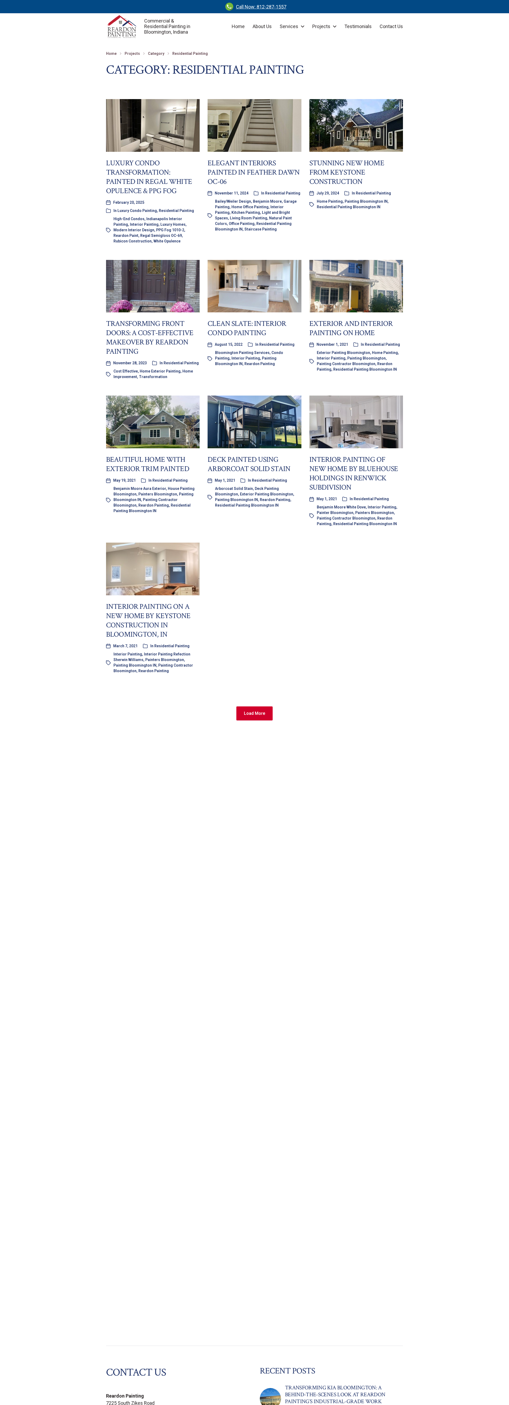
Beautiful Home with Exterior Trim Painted (147, 464)
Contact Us (391, 26)
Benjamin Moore (267, 201)
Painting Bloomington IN (366, 201)
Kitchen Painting (245, 212)
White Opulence (167, 241)
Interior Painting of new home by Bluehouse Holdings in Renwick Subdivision (353, 473)
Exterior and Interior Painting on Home (351, 328)
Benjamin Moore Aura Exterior (139, 488)
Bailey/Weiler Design (233, 201)
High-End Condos (128, 219)
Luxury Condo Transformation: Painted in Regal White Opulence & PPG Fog (149, 177)
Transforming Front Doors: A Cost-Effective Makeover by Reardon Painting (149, 337)
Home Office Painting (250, 207)
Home (238, 26)
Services (289, 26)
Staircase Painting (260, 229)
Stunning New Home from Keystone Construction (346, 172)
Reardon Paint (125, 235)
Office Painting (241, 223)
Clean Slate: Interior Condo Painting (247, 328)
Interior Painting (144, 224)
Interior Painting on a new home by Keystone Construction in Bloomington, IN (148, 620)
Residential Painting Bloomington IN (348, 207)
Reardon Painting (259, 364)
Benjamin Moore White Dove (341, 507)
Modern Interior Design (133, 230)
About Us (262, 26)
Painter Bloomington (335, 513)
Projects (321, 26)
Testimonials (358, 26)
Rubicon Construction (132, 241)
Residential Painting (190, 53)
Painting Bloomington (366, 358)
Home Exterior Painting (160, 371)
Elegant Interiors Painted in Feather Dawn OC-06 (254, 172)
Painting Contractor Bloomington (346, 364)
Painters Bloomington (157, 494)
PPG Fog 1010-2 (170, 230)
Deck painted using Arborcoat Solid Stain (249, 464)
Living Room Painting (248, 218)
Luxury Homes (173, 224)
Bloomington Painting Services (242, 353)
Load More (254, 713)
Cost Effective (125, 371)
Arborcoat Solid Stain (234, 488)
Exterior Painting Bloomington (343, 353)
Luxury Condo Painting (137, 211)
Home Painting (330, 201)
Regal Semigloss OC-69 (161, 235)
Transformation (153, 377)
